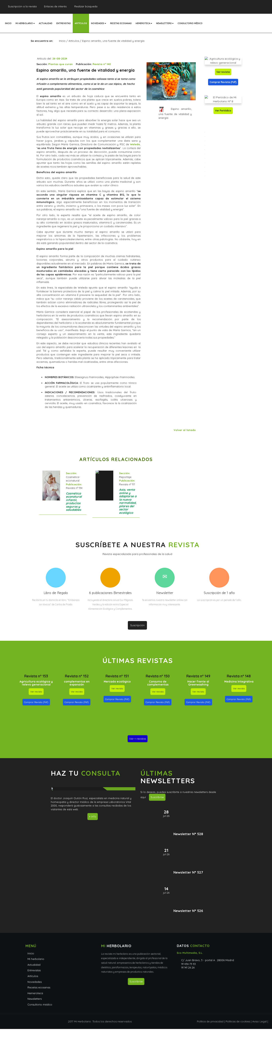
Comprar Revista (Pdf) (223, 82)
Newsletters (164, 23)
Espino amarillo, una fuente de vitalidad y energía (175, 113)
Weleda (135, 144)
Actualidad (45, 23)
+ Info (92, 816)
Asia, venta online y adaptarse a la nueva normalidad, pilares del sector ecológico (127, 501)
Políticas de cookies (238, 1021)
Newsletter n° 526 (188, 911)
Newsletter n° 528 (188, 834)
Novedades (97, 23)
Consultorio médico (190, 23)
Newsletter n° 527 (188, 872)
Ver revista (223, 71)
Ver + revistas (137, 738)
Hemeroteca (143, 23)
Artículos (81, 23)
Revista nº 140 (102, 64)
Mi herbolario (24, 23)
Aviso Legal (259, 1021)
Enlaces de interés (55, 6)
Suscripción (137, 625)
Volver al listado (185, 430)
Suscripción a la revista (22, 6)
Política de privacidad (210, 1021)
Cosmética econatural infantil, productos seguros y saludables (74, 502)
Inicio (8, 23)
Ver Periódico (223, 110)
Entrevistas (63, 23)
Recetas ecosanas (121, 23)
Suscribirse (157, 797)
